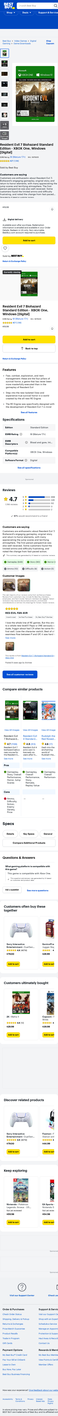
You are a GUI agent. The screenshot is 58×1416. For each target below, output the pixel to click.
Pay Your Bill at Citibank (14, 1359)
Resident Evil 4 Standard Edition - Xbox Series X (30, 737)
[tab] (10, 834)
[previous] (5, 636)
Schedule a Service (48, 1324)
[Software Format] (26, 460)
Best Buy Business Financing (16, 1374)
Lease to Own (9, 1364)
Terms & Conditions (20, 1400)
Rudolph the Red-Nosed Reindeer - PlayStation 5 (49, 737)
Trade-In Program (11, 1338)
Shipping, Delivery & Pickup (16, 1319)
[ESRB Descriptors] (26, 442)
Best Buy (7, 41)
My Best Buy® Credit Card (15, 1355)
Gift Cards (7, 1343)
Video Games (20, 41)
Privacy (31, 1399)
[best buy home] (9, 6)
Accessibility (8, 1399)
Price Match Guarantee (14, 1328)
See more (8, 758)
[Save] (5, 248)
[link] (20, 674)
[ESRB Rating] (21, 434)
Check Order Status (12, 1314)
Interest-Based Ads (40, 1400)
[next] (53, 636)
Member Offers (46, 1364)
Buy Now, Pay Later (12, 1369)
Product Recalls (10, 1333)
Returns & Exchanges (13, 1324)
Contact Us (44, 1343)
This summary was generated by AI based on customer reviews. (30, 555)
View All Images (11, 730)
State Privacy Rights (51, 1401)
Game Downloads (22, 43)
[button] (11, 12)
